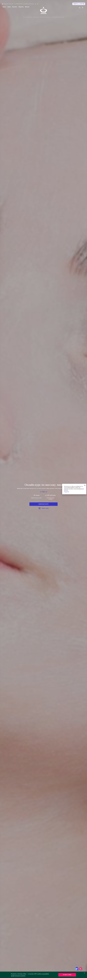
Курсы (4, 6)
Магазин (27, 6)
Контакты (14, 6)
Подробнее (66, 491)
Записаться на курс (43, 504)
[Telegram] (35, 4)
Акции (9, 6)
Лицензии (21, 6)
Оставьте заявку (67, 974)
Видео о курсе (45, 508)
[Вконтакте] (38, 4)
